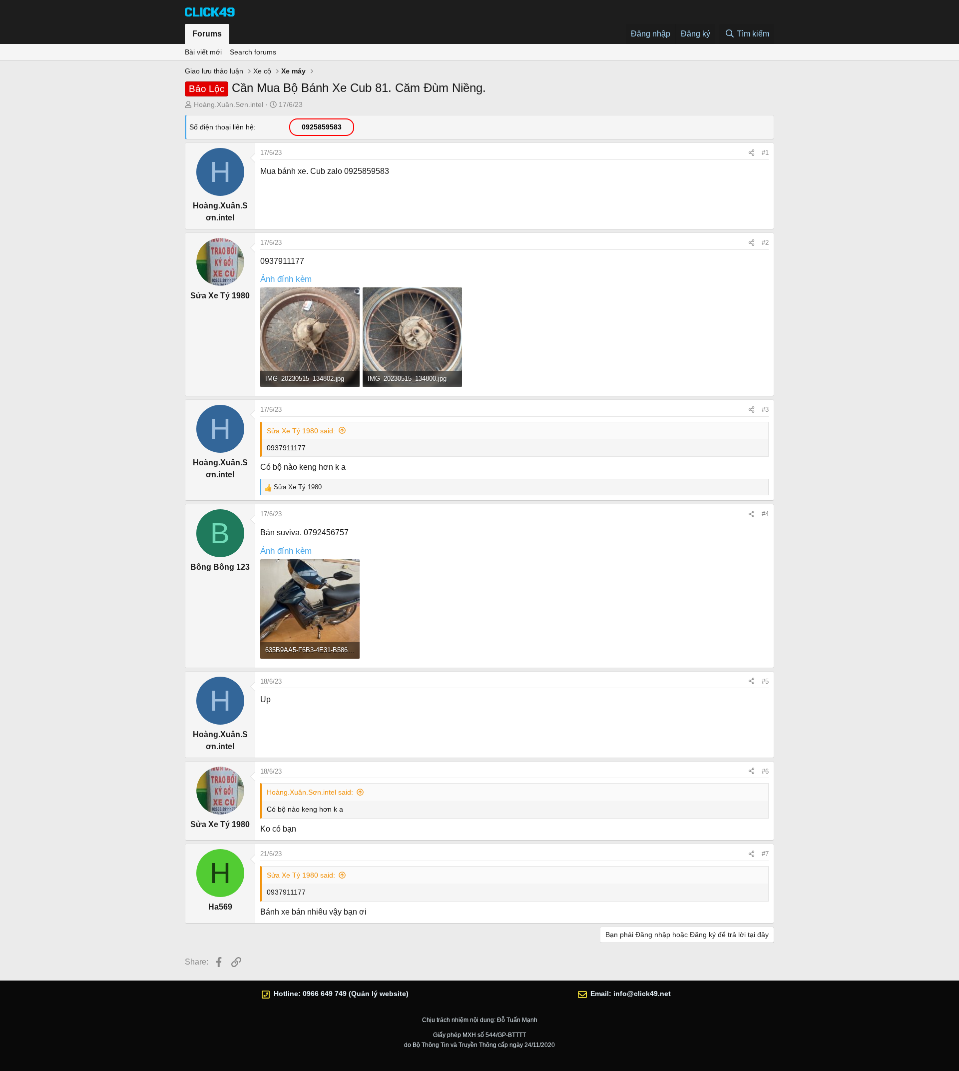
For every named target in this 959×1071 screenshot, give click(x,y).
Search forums (253, 52)
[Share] (751, 152)
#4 (765, 514)
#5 (765, 681)
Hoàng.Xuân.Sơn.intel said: (310, 792)
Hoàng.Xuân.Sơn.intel (228, 104)
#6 (765, 771)
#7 (765, 854)
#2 (765, 242)
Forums (207, 33)
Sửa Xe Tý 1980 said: (301, 431)
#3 (765, 409)
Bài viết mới (203, 52)
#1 (765, 152)
